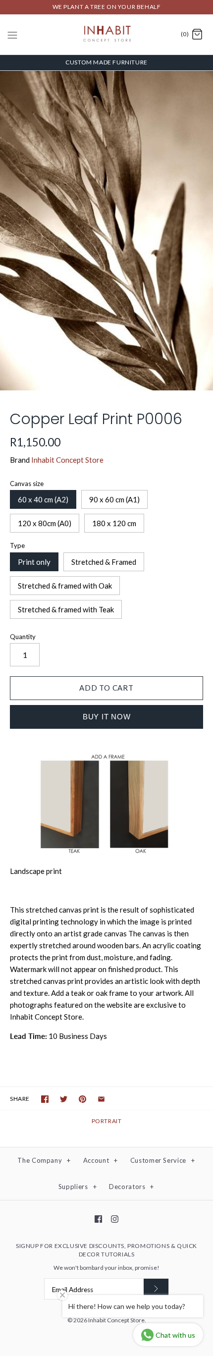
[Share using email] (101, 1099)
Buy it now (107, 716)
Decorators (131, 1187)
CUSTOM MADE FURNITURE (106, 62)
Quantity (23, 637)
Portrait (107, 1121)
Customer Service (162, 1160)
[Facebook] (98, 1219)
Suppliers (77, 1187)
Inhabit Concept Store (67, 459)
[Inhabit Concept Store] (106, 34)
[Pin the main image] (82, 1099)
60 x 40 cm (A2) (43, 499)
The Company (44, 1160)
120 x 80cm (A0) (44, 523)
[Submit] (156, 1289)
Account (100, 1160)
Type (17, 545)
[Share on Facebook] (45, 1099)
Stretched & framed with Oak (65, 585)
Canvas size (27, 484)
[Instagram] (114, 1219)
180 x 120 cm (114, 523)
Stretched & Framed (103, 561)
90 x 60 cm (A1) (114, 499)
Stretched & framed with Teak (66, 609)
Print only (34, 561)
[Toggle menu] (12, 34)
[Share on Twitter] (63, 1099)
